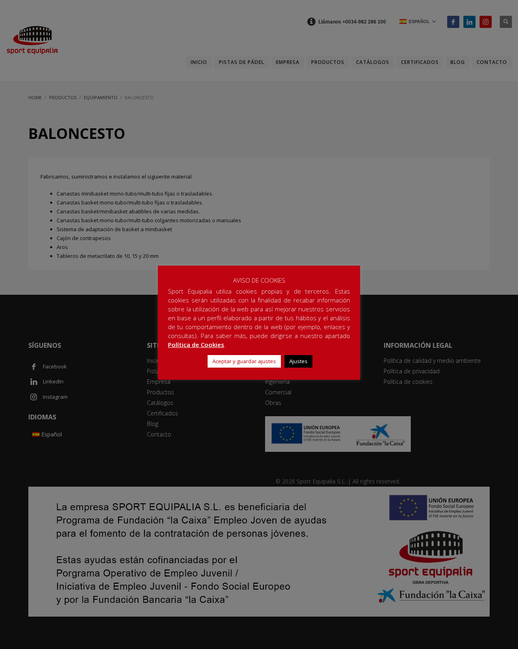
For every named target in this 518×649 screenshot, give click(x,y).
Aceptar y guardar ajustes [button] (244, 361)
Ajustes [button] (298, 361)
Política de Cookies (196, 344)
